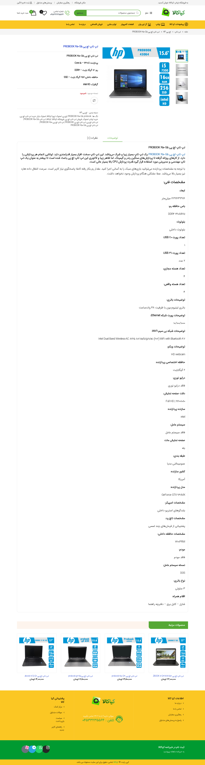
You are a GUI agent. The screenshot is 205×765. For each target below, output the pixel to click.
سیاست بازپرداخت (60, 720)
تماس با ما (177, 708)
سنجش (94, 100)
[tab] (112, 139)
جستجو (80, 13)
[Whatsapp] (39, 749)
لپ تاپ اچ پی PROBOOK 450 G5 (84, 125)
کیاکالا (48, 119)
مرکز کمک (58, 706)
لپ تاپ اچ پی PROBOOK (75, 122)
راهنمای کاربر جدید (58, 728)
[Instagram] (46, 749)
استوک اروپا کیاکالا (54, 116)
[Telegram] (32, 749)
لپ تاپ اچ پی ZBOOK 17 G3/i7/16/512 (168, 676)
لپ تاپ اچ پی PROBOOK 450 (52, 122)
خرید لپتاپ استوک (90, 119)
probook (87, 116)
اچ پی (64, 116)
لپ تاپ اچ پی (92, 122)
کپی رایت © (123, 762)
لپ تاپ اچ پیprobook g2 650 (80, 676)
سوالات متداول (56, 712)
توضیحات (112, 138)
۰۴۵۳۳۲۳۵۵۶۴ (57, 14)
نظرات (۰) (92, 138)
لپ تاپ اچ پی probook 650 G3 (124, 676)
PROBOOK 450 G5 (75, 116)
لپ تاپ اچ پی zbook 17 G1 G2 (37, 676)
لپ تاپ (178, 31)
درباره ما (178, 703)
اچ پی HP (167, 31)
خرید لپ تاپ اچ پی (28, 116)
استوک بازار (41, 116)
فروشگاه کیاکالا (58, 119)
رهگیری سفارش (174, 714)
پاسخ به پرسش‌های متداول (170, 720)
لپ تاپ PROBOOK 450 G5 (35, 119)
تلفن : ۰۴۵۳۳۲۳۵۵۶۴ (98, 720)
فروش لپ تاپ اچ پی (73, 119)
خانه (186, 31)
